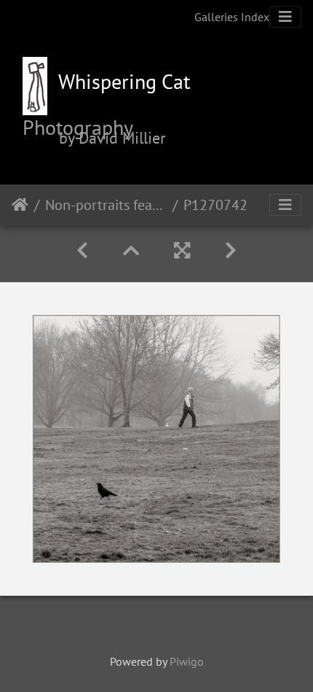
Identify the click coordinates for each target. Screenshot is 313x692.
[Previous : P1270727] (82, 250)
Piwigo (187, 661)
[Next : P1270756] (230, 250)
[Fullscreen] (181, 250)
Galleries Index (231, 16)
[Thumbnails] (131, 250)
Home (20, 205)
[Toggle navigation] (285, 17)
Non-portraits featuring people (106, 204)
